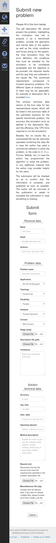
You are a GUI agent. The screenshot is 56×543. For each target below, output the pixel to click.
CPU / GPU (25, 414)
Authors (24, 247)
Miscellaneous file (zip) (31, 486)
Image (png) (25, 329)
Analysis (24, 309)
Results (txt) (26, 464)
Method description (29, 435)
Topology (24, 289)
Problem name (26, 269)
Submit (33, 515)
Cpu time (24, 404)
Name (22, 227)
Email (22, 237)
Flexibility (24, 299)
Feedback (25, 537)
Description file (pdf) (29, 339)
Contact (24, 319)
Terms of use (12, 537)
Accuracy (24, 394)
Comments (25, 349)
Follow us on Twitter (41, 537)
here (27, 97)
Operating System (28, 425)
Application (25, 279)
